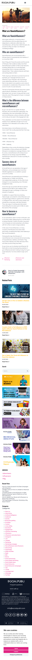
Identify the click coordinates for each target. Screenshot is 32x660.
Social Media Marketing (11, 560)
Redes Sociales (9, 551)
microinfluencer (22, 27)
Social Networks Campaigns (13, 566)
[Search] (27, 371)
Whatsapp (8, 573)
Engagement (8, 529)
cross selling (8, 526)
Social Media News (10, 562)
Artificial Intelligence (11, 515)
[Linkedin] (18, 615)
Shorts (7, 557)
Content (7, 524)
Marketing (8, 542)
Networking (8, 547)
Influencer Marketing (7, 259)
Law (6, 538)
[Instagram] (6, 615)
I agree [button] (16, 648)
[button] (25, 2)
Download (8, 527)
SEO (6, 555)
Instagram (12, 27)
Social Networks (9, 564)
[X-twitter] (14, 615)
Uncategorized (9, 571)
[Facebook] (21, 615)
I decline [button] (16, 651)
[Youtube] (25, 615)
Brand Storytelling (10, 520)
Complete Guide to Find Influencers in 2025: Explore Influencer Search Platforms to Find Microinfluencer (14, 328)
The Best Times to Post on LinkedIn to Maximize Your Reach (15, 301)
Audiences (8, 517)
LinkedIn (7, 540)
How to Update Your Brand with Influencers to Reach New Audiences (15, 356)
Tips (6, 567)
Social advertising (10, 558)
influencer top (8, 27)
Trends (7, 569)
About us (7, 511)
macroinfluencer (16, 27)
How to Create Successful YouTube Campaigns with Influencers (16, 272)
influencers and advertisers (20, 259)
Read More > (5, 307)
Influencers (8, 533)
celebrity (4, 27)
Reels (6, 553)
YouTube (7, 575)
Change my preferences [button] (16, 654)
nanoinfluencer (27, 27)
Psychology (8, 549)
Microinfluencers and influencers (14, 546)
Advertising (8, 513)
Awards (7, 518)
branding (7, 522)
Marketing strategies (11, 544)
